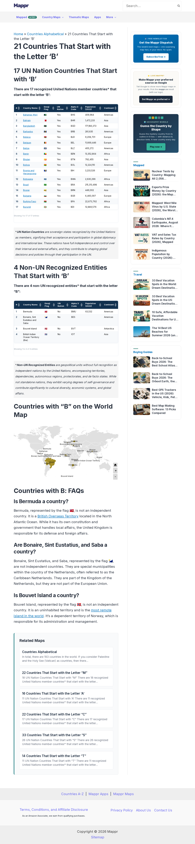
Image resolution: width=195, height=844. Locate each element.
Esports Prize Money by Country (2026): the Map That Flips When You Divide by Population (164, 190)
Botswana (28, 179)
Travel (137, 274)
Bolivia (26, 165)
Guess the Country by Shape (156, 127)
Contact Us (163, 810)
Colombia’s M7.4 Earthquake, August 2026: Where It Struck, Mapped (165, 222)
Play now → (156, 146)
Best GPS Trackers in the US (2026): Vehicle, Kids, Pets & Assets (164, 393)
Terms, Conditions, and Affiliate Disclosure (54, 810)
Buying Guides (142, 352)
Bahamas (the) (30, 114)
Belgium (27, 142)
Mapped (138, 165)
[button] (62, 17)
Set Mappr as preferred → (156, 99)
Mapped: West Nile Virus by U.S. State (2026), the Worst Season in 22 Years (164, 206)
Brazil (26, 184)
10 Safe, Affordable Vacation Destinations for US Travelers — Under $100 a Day (164, 316)
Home (18, 34)
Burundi (27, 207)
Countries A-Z (72, 794)
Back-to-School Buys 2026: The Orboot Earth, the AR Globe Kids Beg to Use (164, 377)
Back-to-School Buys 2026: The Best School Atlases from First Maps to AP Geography (165, 362)
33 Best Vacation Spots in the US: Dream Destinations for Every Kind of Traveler (165, 300)
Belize (26, 148)
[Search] (179, 6)
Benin (26, 153)
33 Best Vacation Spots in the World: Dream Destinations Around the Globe (165, 284)
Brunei (26, 190)
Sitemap (97, 837)
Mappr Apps (98, 794)
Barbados (28, 131)
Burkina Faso (29, 201)
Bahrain (27, 120)
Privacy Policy (122, 810)
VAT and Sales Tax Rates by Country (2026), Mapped (164, 238)
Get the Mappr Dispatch (156, 42)
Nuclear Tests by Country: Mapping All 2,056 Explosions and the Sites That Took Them (164, 175)
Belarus (27, 137)
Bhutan (26, 159)
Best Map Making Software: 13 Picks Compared (164, 409)
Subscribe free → (156, 56)
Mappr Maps (123, 794)
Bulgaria (27, 195)
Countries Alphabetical (45, 34)
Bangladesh (29, 126)
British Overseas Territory (57, 516)
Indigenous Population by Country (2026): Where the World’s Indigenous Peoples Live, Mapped (165, 254)
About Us (143, 810)
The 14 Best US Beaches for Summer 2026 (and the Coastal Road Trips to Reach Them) (164, 331)
